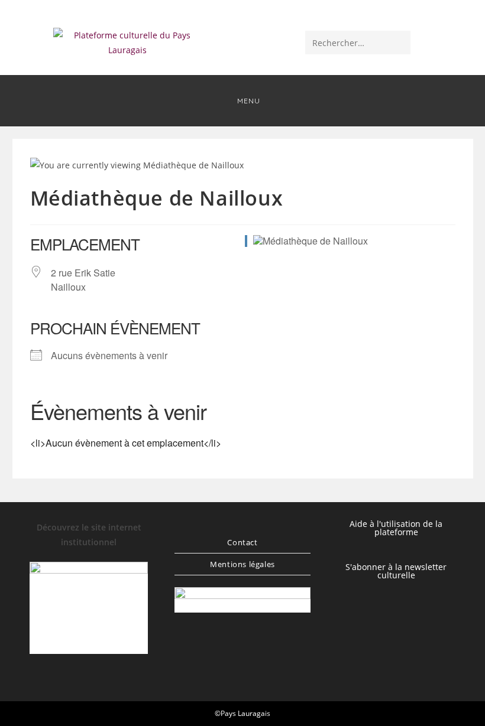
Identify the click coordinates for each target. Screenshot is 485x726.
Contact (242, 542)
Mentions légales (242, 564)
